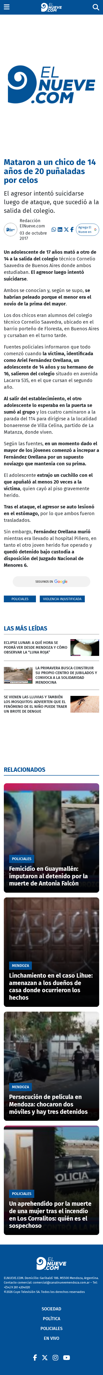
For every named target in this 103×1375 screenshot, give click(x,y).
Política (51, 1318)
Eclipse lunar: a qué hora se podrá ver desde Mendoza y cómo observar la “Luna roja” (35, 647)
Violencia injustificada (62, 599)
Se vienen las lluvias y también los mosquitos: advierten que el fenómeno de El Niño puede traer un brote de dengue (35, 704)
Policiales (20, 599)
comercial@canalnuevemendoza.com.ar (61, 1282)
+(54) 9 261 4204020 (17, 1287)
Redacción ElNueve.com (32, 223)
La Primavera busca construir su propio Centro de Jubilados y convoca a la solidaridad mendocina (66, 675)
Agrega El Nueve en (85, 229)
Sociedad (51, 1309)
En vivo (51, 1338)
